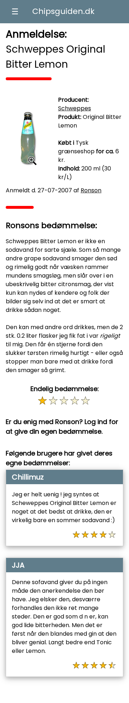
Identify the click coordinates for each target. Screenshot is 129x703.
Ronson (91, 190)
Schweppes (74, 108)
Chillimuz (28, 477)
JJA (18, 565)
